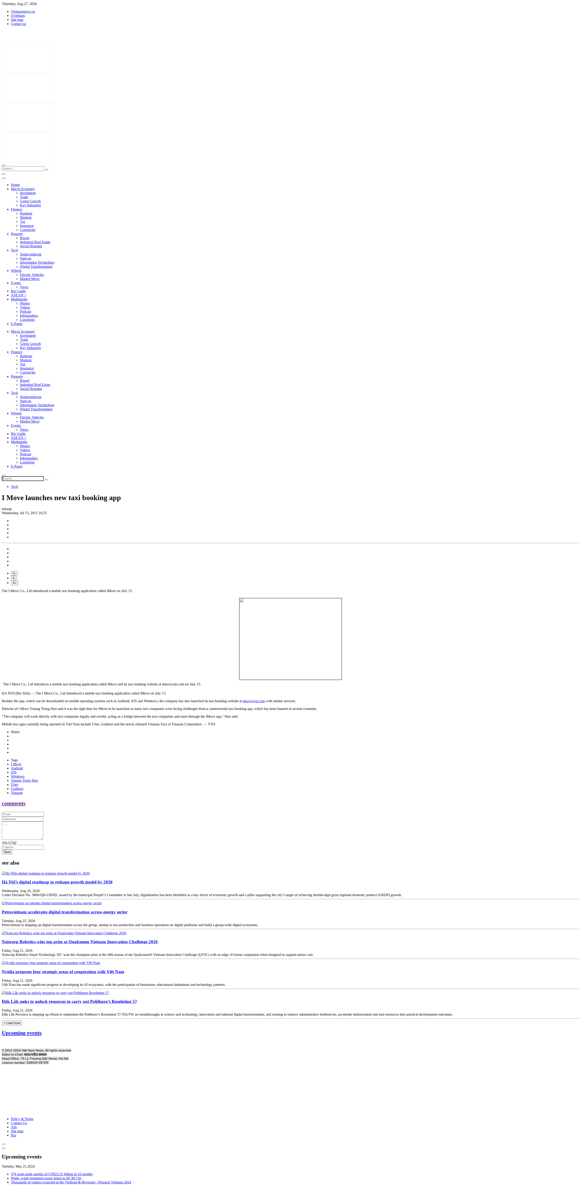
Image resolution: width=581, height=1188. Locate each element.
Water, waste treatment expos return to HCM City (46, 1178)
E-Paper (16, 324)
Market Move (29, 279)
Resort (24, 238)
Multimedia (19, 299)
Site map (17, 20)
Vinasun (17, 793)
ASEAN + (18, 295)
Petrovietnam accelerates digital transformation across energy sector (65, 912)
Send (7, 852)
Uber (14, 784)
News (24, 287)
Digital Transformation (36, 266)
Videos (25, 307)
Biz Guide (18, 291)
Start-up (25, 258)
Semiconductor (31, 254)
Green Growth (30, 201)
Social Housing (31, 246)
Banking (26, 213)
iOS (14, 772)
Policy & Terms (22, 1119)
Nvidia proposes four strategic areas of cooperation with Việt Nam (63, 971)
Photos (25, 303)
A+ (15, 583)
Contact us (18, 24)
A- (14, 573)
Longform (27, 320)
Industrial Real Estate (35, 242)
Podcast (25, 311)
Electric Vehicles (32, 275)
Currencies (27, 230)
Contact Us (19, 1123)
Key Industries (30, 205)
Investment (28, 193)
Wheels (16, 271)
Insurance (27, 226)
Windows (18, 776)
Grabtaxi (17, 789)
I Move (16, 764)
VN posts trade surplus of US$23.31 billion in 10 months (52, 1174)
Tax (22, 221)
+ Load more (12, 1023)
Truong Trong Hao (24, 780)
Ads (14, 1127)
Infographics (29, 315)
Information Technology (37, 262)
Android (17, 768)
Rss (13, 1135)
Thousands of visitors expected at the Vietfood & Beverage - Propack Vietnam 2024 (71, 1182)
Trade (24, 197)
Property (17, 234)
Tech (14, 250)
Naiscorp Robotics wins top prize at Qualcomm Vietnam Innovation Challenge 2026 (80, 941)
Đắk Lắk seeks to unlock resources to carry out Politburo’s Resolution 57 (69, 1001)
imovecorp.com (254, 701)
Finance (16, 209)
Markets (26, 217)
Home (15, 185)
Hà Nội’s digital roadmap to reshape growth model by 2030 (57, 882)
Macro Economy (23, 189)
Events (16, 283)
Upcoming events (22, 1033)
